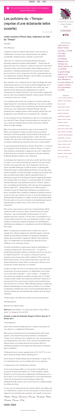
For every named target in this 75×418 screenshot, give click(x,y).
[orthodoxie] (60, 135)
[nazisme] (63, 131)
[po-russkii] (68, 138)
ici (44, 8)
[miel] (59, 131)
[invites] (65, 119)
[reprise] (65, 144)
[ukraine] (70, 153)
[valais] (62, 156)
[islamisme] (60, 122)
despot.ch (31, 1)
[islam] (68, 119)
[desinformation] (61, 107)
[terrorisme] (60, 150)
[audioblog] (60, 100)
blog (38, 1)
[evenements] (65, 113)
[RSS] (68, 34)
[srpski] (63, 147)
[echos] (59, 110)
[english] (60, 113)
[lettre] (59, 128)
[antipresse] (70, 97)
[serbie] (59, 147)
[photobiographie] (68, 135)
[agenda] (65, 97)
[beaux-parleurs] (67, 100)
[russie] (69, 144)
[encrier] (67, 110)
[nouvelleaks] (69, 131)
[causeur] (63, 104)
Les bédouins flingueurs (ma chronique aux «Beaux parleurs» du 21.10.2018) (65, 64)
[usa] (59, 156)
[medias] (71, 128)
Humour (7, 404)
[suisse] (68, 147)
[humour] (60, 119)
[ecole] (63, 110)
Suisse (13, 404)
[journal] (66, 122)
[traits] (65, 153)
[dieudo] (68, 107)
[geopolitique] (61, 116)
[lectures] (67, 125)
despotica (33, 410)
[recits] (70, 141)
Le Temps (12, 312)
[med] (66, 128)
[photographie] (61, 138)
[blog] (59, 104)
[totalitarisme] (67, 150)
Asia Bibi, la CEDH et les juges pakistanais (65, 53)
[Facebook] (65, 34)
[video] (66, 156)
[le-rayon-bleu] (61, 125)
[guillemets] (67, 116)
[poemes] (60, 141)
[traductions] (61, 153)
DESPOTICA (65, 19)
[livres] (63, 128)
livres (44, 1)
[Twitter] (64, 34)
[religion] (60, 144)
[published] (65, 141)
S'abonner (66, 31)
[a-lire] (60, 97)
